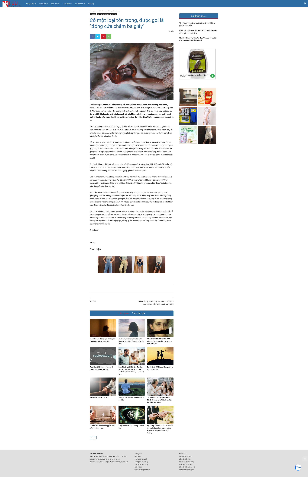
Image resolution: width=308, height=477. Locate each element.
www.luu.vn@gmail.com (142, 470)
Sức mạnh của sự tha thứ (99, 397)
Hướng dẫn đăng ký (141, 459)
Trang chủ (30, 3)
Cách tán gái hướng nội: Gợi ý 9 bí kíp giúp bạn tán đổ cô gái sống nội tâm (131, 341)
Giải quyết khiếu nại (185, 464)
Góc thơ (93, 301)
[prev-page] (91, 437)
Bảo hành (182, 462)
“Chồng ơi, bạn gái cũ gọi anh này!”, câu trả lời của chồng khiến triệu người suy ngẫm (155, 302)
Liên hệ (91, 3)
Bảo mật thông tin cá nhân (187, 467)
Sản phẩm (55, 3)
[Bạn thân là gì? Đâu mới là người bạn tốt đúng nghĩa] (160, 356)
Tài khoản (79, 3)
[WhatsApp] (108, 36)
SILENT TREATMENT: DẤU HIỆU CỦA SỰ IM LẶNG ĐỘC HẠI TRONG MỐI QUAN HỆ (159, 341)
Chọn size (138, 456)
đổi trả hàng (190, 462)
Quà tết (42, 3)
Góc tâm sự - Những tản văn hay (107, 14)
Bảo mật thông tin (185, 459)
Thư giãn (66, 3)
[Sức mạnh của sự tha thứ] (103, 387)
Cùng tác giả (138, 313)
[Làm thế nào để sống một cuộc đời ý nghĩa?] (132, 387)
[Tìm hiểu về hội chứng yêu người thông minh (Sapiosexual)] (103, 356)
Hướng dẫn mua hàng (141, 462)
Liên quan (124, 313)
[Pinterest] (103, 36)
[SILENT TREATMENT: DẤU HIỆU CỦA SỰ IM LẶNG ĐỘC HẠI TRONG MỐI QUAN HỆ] (160, 328)
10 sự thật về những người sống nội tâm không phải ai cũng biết (197, 24)
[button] (305, 4)
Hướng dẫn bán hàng (141, 464)
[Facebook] (92, 36)
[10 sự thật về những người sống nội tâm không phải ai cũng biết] (103, 328)
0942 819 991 (138, 467)
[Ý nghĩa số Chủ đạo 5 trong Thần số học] (132, 415)
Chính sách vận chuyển (186, 470)
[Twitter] (97, 36)
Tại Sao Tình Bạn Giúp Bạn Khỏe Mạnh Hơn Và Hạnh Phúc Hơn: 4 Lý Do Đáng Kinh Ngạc (159, 400)
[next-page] (95, 437)
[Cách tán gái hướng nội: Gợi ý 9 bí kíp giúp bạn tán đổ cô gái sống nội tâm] (132, 328)
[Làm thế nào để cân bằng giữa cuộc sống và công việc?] (103, 415)
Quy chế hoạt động (185, 456)
